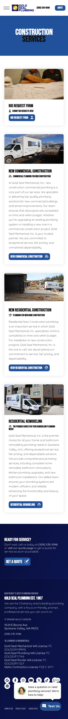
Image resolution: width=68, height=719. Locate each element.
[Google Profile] (7, 680)
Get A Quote (14, 561)
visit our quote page (20, 548)
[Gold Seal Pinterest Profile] (7, 686)
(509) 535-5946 (43, 7)
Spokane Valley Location (18, 619)
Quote (60, 7)
